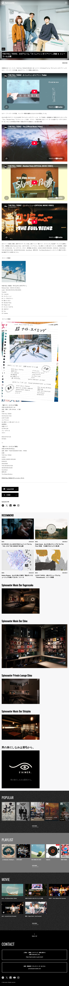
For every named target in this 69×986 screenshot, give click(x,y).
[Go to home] (8, 3)
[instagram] (18, 506)
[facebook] (10, 506)
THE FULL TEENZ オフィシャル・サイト (13, 478)
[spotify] (3, 506)
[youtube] (14, 506)
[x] (6, 506)
